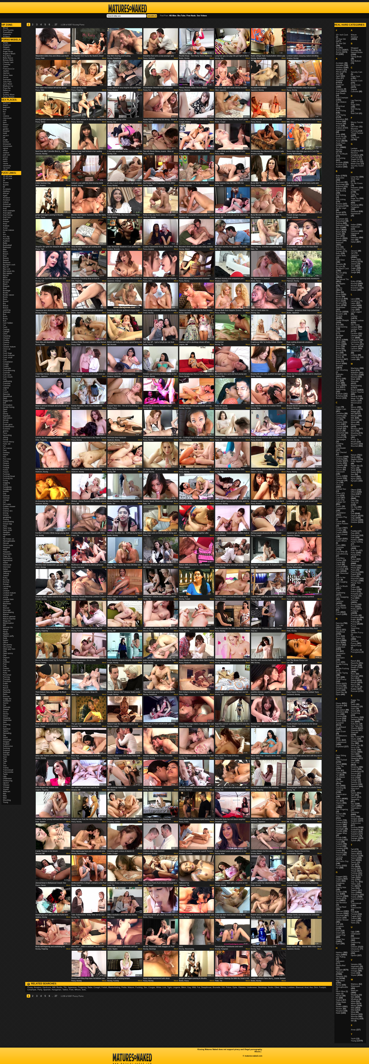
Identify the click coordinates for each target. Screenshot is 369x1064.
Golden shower (9, 506)
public (5, 159)
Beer (338, 247)
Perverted (7, 675)
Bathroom (7, 247)
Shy (352, 743)
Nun (352, 474)
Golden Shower (342, 920)
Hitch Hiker (340, 991)
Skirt (353, 754)
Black (5, 284)
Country (339, 530)
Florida (338, 837)
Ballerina (339, 186)
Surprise (6, 750)
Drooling (339, 686)
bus (4, 112)
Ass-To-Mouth (342, 154)
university (7, 166)
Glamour (339, 911)
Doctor (338, 645)
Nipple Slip (355, 466)
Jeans (353, 259)
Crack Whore (341, 541)
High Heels (340, 981)
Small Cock (355, 85)
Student (6, 744)
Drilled (338, 684)
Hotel (5, 550)
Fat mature (7, 448)
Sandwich (7, 701)
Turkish (354, 918)
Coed (338, 498)
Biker (338, 292)
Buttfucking (340, 389)
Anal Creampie (342, 98)
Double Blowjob (342, 320)
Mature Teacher (357, 392)
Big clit (6, 267)
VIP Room (355, 687)
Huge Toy (355, 198)
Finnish (339, 814)
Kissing (6, 580)
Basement (340, 219)
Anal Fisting (341, 111)
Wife (5, 796)
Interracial (7, 565)
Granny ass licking (8, 512)
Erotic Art (340, 136)
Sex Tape (355, 726)
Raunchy (6, 690)
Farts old (6, 444)
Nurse (353, 476)
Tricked (354, 914)
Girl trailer (7, 504)
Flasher (6, 465)
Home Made (341, 1002)
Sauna (5, 703)
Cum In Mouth (342, 586)
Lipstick (354, 348)
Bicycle (339, 266)
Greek (338, 933)
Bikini (183, 987)
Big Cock (339, 275)
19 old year (7, 178)
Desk (338, 636)
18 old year (7, 176)
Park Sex (355, 550)
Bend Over (340, 260)
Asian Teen (340, 143)
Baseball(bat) (341, 214)
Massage (7, 610)
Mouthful (354, 444)
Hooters (339, 1009)
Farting (339, 773)
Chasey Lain (8, 62)
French (6, 472)
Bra (4, 303)
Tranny (6, 768)
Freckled (339, 853)
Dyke (234, 987)
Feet (71, 989)
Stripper (6, 742)
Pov (352, 607)
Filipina (339, 803)
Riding (353, 680)
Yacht (353, 1039)
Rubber (354, 689)
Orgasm (6, 658)
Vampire (354, 964)
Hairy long (7, 528)
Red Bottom (356, 61)
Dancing (6, 394)
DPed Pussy (341, 679)
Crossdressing (9, 370)
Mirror (353, 422)
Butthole (339, 394)
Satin (353, 709)
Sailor (353, 704)
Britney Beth (8, 60)
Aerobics (339, 70)
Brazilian (339, 359)
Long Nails (355, 357)
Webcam (6, 791)
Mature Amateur (354, 36)
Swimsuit (354, 836)
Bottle (338, 348)
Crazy (338, 545)
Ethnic (338, 721)
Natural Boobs (357, 52)
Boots (5, 297)
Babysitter (340, 178)
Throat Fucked (357, 133)
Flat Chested (341, 452)
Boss (5, 299)
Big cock (6, 269)
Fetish (104, 987)
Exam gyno (7, 424)
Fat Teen (339, 781)
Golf (337, 924)
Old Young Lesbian (355, 326)
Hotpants (6, 552)
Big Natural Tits (342, 279)
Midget (353, 411)
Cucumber (340, 569)
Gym (338, 944)
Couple (6, 366)
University (355, 949)
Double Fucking (342, 668)
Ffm (4, 457)
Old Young (355, 496)
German (6, 496)
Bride (338, 361)
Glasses (242, 987)
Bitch (338, 301)
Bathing (339, 223)
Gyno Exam (341, 731)
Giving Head (341, 907)
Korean (6, 584)
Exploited (340, 746)
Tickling (354, 873)
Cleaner (339, 478)
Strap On (354, 503)
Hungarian (56, 989)
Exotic (338, 740)
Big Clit (339, 273)
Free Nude (191, 16)
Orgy (5, 660)
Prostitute (7, 681)
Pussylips (355, 650)
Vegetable (355, 966)
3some (6, 183)
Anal (306, 987)
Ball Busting (341, 191)
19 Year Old (341, 43)
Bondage (6, 290)
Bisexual (299, 987)
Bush (5, 316)
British (5, 306)
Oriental (354, 520)
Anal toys (7, 217)
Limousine (355, 342)
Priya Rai (7, 88)
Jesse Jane (8, 75)
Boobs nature (8, 295)
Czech (5, 392)
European (340, 723)
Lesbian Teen (356, 329)
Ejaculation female (7, 419)
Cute (338, 612)
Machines (7, 604)
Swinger (6, 753)
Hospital (6, 547)
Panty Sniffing (357, 542)
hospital (6, 131)
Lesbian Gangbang (355, 149)
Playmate (355, 578)
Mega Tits (355, 398)
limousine (7, 144)
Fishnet (339, 820)
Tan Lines (355, 344)
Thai (4, 759)
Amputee (6, 206)
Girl (223, 987)
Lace (353, 299)
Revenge (354, 676)
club (4, 120)
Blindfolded (340, 307)
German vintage (6, 499)
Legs (353, 310)
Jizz (352, 266)
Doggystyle (7, 401)
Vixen (353, 973)
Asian (5, 228)
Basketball (7, 245)
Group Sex (340, 939)
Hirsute (6, 543)
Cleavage (340, 480)
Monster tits (8, 627)
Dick (316, 987)
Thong (353, 869)
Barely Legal (341, 208)
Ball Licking (341, 199)
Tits (65, 987)
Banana (339, 204)
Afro (337, 74)
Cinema (6, 342)
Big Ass (339, 149)
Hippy (338, 993)
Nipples (6, 634)
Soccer (354, 773)
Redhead (6, 692)
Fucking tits (8, 478)
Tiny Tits (354, 882)
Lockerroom (356, 351)
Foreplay (339, 848)
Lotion (353, 359)
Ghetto (338, 898)
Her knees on (8, 539)
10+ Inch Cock (342, 35)
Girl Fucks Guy (342, 861)
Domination (7, 405)
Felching (339, 788)
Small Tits (355, 763)
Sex (145, 987)
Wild (194, 987)
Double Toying (342, 673)
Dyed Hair (340, 692)
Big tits (6, 275)
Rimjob (354, 682)
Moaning (354, 433)
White (158, 987)
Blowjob (6, 286)
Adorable (339, 65)
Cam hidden (8, 323)
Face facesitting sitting (7, 435)
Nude (5, 638)
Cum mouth (8, 377)
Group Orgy (341, 935)
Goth (338, 931)
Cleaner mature (9, 347)
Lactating (7, 586)
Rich (353, 678)
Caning (339, 418)
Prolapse (354, 611)
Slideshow (7, 720)
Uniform (354, 947)
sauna (5, 163)
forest (5, 127)
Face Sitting (341, 755)
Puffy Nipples (356, 461)
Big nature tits (9, 271)
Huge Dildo (355, 105)
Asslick (339, 165)
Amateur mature (6, 201)
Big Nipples (340, 284)
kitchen (6, 142)
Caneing (339, 416)
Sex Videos (202, 16)
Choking (339, 459)
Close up (6, 349)
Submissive (8, 746)
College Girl (341, 502)
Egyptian (6, 416)
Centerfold (340, 433)
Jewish (6, 575)
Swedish (354, 834)
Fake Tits (340, 766)
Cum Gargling (341, 582)
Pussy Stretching (355, 627)
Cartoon (339, 422)
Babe (90, 987)
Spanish (47, 989)
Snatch (354, 769)
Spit (352, 795)
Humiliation (7, 558)
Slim (5, 722)
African (6, 193)
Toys (5, 765)
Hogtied (339, 1000)
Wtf (352, 1021)
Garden (339, 892)
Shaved (354, 728)
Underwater (355, 934)
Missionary (355, 424)
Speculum (355, 788)
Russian (6, 696)
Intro (353, 240)
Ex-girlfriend (341, 727)
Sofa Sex (355, 724)
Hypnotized (7, 560)
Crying (338, 562)
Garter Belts (341, 255)
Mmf (353, 431)
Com (5, 360)
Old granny (7, 645)
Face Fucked (341, 760)
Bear (5, 256)
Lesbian (291, 987)
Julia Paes (7, 82)
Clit (337, 482)
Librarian (354, 336)
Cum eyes (7, 375)
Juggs (353, 268)
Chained (339, 437)
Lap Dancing (356, 100)
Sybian (354, 840)
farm (5, 122)
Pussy (30, 987)
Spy (4, 735)
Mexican (354, 409)
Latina (5, 588)
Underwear (252, 987)
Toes (353, 888)
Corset (338, 521)
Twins (353, 923)
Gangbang (7, 487)
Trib (352, 912)
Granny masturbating (8, 520)
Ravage (354, 665)
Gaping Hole (341, 887)
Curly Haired (341, 608)
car (4, 114)
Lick (164, 987)
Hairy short (7, 530)
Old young (7, 647)
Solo (84, 989)
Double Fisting (342, 664)
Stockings (262, 987)
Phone (353, 568)
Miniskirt (354, 420)
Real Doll (354, 113)
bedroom (6, 107)
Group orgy (7, 524)
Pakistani (355, 535)
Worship (354, 1016)
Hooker (339, 1006)
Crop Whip (340, 552)
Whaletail (354, 999)
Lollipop (354, 355)
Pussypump (356, 652)
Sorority (354, 782)
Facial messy (8, 442)
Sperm (5, 731)
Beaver (6, 260)
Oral (4, 655)
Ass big (6, 236)
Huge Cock (355, 76)
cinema (6, 116)
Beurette (339, 264)
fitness (6, 125)
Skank (353, 750)
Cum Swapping (342, 597)
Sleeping (6, 718)
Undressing (7, 781)
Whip (353, 1001)
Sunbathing (355, 830)
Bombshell (340, 331)
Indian (5, 563)
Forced (339, 846)
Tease (353, 858)
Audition (6, 241)
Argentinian (340, 130)
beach (5, 105)
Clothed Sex (341, 489)
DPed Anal (340, 106)
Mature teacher (9, 619)
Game (5, 485)
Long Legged (356, 312)
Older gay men (9, 649)
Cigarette (339, 465)
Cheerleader (341, 448)
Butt (4, 321)
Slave (5, 716)
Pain (5, 664)
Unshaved (355, 951)
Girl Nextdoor (341, 902)
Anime (5, 219)
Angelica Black (9, 54)
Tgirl (352, 864)
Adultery (6, 191)
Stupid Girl (355, 159)
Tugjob (353, 916)
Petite (124, 987)
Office (5, 642)
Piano (353, 570)
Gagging (6, 483)
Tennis (353, 862)
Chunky (339, 463)
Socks (270, 987)
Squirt (5, 737)
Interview (6, 567)
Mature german (9, 616)
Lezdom (6, 601)
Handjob (6, 532)
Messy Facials (357, 122)
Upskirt (6, 783)
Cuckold (6, 373)
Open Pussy (356, 509)
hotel (5, 133)
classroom (7, 118)
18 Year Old (341, 39)
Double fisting (8, 407)
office (5, 150)
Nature (5, 629)
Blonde (339, 312)
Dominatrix (340, 658)
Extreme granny (6, 430)
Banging (339, 206)
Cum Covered (341, 534)
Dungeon (339, 688)
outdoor (6, 153)
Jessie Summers (7, 78)
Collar (338, 500)
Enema (339, 716)
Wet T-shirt (355, 737)
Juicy (353, 270)
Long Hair (355, 177)
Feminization (341, 794)
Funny (5, 480)
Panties (6, 668)
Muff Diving (355, 109)
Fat (198, 987)
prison (5, 157)
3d (4, 180)
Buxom (339, 398)
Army (338, 134)
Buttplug (339, 396)
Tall (352, 849)
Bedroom (6, 262)
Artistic (339, 139)
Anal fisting (7, 215)
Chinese (6, 338)
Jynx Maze (7, 84)
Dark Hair (340, 625)
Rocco (353, 685)
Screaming (355, 713)
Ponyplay (355, 594)
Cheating (6, 336)
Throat (353, 871)
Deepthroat (206, 987)
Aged (5, 195)
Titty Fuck (355, 137)
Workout (354, 1014)
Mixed (68, 58)
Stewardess (356, 808)
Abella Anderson (7, 44)
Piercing (6, 677)
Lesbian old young (7, 596)
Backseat (340, 182)
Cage (338, 407)
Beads (338, 234)
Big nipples (7, 273)
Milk (352, 418)
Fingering (82, 987)
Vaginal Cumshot (354, 90)
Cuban (338, 565)
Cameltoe (340, 413)
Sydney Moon (8, 95)
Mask (353, 379)
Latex (353, 303)
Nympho (354, 481)
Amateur (37, 987)
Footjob (322, 987)
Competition (341, 508)
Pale (5, 666)
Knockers (355, 288)
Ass (311, 987)
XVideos (6, 37)
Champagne (341, 439)
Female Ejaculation (340, 709)
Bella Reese (8, 58)
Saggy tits (7, 699)
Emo (338, 714)
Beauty (6, 258)
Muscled (354, 446)
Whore (78, 989)
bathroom (7, 103)
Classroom (340, 472)
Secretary (355, 717)
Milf (53, 987)
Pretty (353, 609)
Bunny (338, 379)
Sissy (5, 711)
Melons (354, 401)
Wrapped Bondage (354, 49)
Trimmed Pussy (354, 642)
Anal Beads (341, 93)
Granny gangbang (7, 516)
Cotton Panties (342, 523)
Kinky (5, 578)
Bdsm (5, 252)
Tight (169, 987)
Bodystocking (341, 327)
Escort (5, 422)
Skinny (283, 987)
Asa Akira (7, 56)
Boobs (59, 987)
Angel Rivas (8, 51)
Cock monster (9, 355)
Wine (353, 1012)
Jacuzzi (354, 251)
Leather (354, 307)
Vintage (6, 787)
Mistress (354, 429)
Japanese (72, 987)
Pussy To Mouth (355, 440)
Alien (338, 78)
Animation (340, 119)
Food (338, 842)
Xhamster (7, 34)
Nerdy (5, 632)
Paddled (354, 531)
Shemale (6, 707)
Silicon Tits (355, 745)
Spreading (7, 733)
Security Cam (356, 72)
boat (4, 109)
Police (228, 987)
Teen (5, 757)
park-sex (6, 155)
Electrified (340, 712)
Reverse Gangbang (355, 154)
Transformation (357, 899)
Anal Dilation (341, 102)
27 (56, 24)
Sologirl (354, 780)
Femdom (339, 790)
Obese (353, 490)
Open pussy (8, 653)
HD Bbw (172, 16)
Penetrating (355, 555)
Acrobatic (7, 189)
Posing (354, 604)
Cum (338, 571)
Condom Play (341, 517)
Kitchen (6, 582)
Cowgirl (97, 987)
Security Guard (357, 166)
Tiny (352, 879)
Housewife (7, 554)
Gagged (339, 877)
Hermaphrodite (9, 541)
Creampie (31, 989)
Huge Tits (355, 194)
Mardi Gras (355, 164)
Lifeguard (354, 340)
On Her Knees (357, 183)
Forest (5, 470)
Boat (5, 288)
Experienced (341, 742)
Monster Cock (357, 81)
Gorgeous (340, 926)
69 (4, 187)
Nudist (5, 640)
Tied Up (354, 875)
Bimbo (338, 297)
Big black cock (9, 265)
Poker (353, 587)
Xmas (353, 1030)
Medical (354, 396)
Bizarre (6, 282)
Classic (6, 344)
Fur (337, 868)
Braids (338, 357)
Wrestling (7, 800)
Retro (5, 694)
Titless (353, 884)
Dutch (338, 690)
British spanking (6, 309)
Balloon (339, 189)
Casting (6, 329)
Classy (339, 476)
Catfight (6, 331)
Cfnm (5, 334)
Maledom (354, 373)
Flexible (339, 831)
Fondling (339, 840)
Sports (353, 797)
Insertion (354, 231)
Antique (6, 221)
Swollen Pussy (357, 632)
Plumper (354, 581)
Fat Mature (340, 777)
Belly (338, 253)
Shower (6, 709)
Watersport (355, 986)
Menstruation (8, 623)
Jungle (353, 272)
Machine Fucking (354, 130)
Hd (4, 537)
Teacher (6, 755)
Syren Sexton (8, 97)
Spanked (6, 729)
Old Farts (355, 127)
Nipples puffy (8, 636)
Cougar (151, 987)
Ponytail (354, 596)
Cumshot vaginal (6, 386)
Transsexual (8, 770)
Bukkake (6, 312)
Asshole (6, 239)
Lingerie (176, 987)
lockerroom (7, 146)
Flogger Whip (341, 833)
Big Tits (339, 288)
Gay (189, 987)
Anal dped (7, 213)
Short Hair (355, 179)
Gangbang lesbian (7, 490)
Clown (338, 493)
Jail (352, 253)
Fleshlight (340, 829)
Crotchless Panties (340, 559)
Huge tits (6, 556)
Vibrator (6, 785)
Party (39, 989)
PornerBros (7, 32)
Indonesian (355, 227)
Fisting (6, 461)
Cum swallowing (7, 380)
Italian (5, 569)
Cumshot (6, 383)
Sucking (6, 748)
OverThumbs (8, 30)
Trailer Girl (355, 161)
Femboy (6, 452)
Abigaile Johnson (6, 48)
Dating (338, 630)
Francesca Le (8, 69)
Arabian (6, 226)
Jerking (6, 573)
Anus (5, 224)
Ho (337, 998)
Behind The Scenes (340, 250)
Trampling (355, 895)
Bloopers (339, 314)
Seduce (354, 719)
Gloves (339, 918)
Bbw (4, 249)
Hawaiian (339, 976)
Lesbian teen (8, 599)
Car (4, 325)
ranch (5, 161)
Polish (353, 591)
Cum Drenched (342, 573)
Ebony (5, 414)
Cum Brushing (342, 370)
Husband (354, 211)
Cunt (5, 390)
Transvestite (8, 772)
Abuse (257, 1051)
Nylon (353, 479)
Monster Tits (356, 435)
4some (6, 185)
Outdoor (6, 662)
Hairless (339, 952)
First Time (340, 816)
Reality (354, 667)
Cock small (7, 357)
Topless (354, 890)
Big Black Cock (342, 268)
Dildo (5, 398)
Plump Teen (356, 583)
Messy (353, 407)
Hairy (5, 526)
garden (6, 129)
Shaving (354, 730)
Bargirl (338, 212)
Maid (5, 606)
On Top (354, 507)
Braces (339, 355)
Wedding (354, 995)
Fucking (139, 987)
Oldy (5, 651)
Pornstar (354, 600)
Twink (5, 774)
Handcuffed (340, 965)
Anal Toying (341, 115)
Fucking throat (9, 476)
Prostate (6, 679)
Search (152, 16)
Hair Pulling (340, 957)
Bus (4, 314)
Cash (5, 327)
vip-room (6, 168)
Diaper (338, 638)
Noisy (353, 468)
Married (6, 608)
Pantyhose (355, 546)
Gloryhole (340, 915)
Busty (5, 319)
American (7, 204)
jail (4, 137)
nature (5, 148)
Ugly (5, 776)
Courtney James (6, 65)
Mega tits (7, 621)
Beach (5, 254)
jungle (5, 140)
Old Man (354, 375)
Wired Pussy (356, 645)
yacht (5, 170)
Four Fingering (342, 809)
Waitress (354, 984)
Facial (5, 439)
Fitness (6, 463)
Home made (8, 545)
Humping (354, 205)
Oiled (276, 987)
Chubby (6, 340)
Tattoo (65, 989)
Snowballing (356, 771)
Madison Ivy (8, 86)
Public (5, 683)
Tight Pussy (356, 637)
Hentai (338, 985)
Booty (338, 344)
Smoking (6, 724)
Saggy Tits (355, 700)
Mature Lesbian (357, 320)
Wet (4, 794)
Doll (4, 403)
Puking (354, 622)
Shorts (353, 739)
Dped (5, 409)
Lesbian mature (9, 593)
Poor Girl (354, 157)
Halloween (340, 961)
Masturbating (114, 987)
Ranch (5, 688)
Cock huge (7, 353)
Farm (338, 771)
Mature (131, 987)
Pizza (353, 576)
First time (7, 459)
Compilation (8, 362)
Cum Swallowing (340, 591)
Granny (6, 509)
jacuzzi (6, 135)
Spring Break (356, 57)
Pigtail (353, 574)
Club (5, 351)
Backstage (340, 184)
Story (353, 817)
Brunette (216, 987)
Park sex (6, 670)
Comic (338, 506)
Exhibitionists (8, 426)
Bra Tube (181, 16)
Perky (353, 559)
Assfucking (340, 158)
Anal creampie (9, 211)
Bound (5, 301)
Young (5, 802)
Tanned (354, 851)
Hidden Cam (341, 409)
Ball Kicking (341, 195)
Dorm (338, 662)
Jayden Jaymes (6, 72)
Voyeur (6, 789)
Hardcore (47, 987)
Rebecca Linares (6, 91)
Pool (353, 598)
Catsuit (339, 431)
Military (354, 416)
